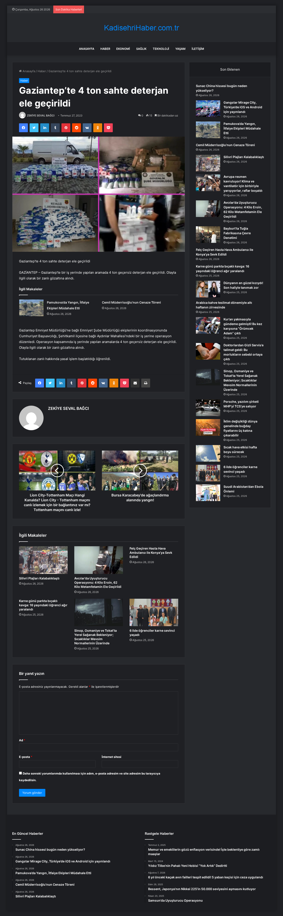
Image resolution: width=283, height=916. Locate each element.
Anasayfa (86, 48)
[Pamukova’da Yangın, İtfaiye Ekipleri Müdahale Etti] (31, 308)
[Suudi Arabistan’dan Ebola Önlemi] (208, 492)
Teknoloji (161, 48)
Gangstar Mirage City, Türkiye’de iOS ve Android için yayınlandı (243, 107)
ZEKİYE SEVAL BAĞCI (40, 115)
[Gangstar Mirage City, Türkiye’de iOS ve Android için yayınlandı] (208, 108)
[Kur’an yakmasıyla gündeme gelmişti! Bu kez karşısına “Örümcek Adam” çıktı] (208, 325)
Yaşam (180, 48)
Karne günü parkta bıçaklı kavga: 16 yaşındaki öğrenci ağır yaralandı (43, 605)
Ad (22, 740)
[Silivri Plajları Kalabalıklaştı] (43, 560)
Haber (105, 48)
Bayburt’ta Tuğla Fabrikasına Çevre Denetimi (237, 233)
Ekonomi (123, 48)
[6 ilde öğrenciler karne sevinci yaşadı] (154, 612)
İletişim (198, 48)
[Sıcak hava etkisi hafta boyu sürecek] (208, 453)
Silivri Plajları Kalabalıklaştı (39, 578)
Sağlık (141, 48)
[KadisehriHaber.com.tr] (141, 27)
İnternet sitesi (111, 757)
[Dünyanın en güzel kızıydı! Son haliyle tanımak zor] (208, 289)
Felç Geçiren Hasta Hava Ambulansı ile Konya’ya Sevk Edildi (151, 552)
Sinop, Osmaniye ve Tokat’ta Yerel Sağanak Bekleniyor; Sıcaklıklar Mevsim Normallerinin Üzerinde (241, 380)
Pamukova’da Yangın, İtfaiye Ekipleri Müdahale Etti (242, 128)
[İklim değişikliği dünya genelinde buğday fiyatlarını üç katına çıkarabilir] (208, 427)
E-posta (25, 757)
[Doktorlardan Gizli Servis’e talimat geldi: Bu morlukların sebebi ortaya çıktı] (208, 351)
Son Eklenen (230, 69)
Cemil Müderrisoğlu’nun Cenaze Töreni (131, 302)
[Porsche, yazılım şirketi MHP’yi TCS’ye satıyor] (208, 407)
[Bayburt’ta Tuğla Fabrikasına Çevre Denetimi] (208, 234)
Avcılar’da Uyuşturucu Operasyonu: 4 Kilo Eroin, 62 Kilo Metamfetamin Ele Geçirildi (97, 582)
